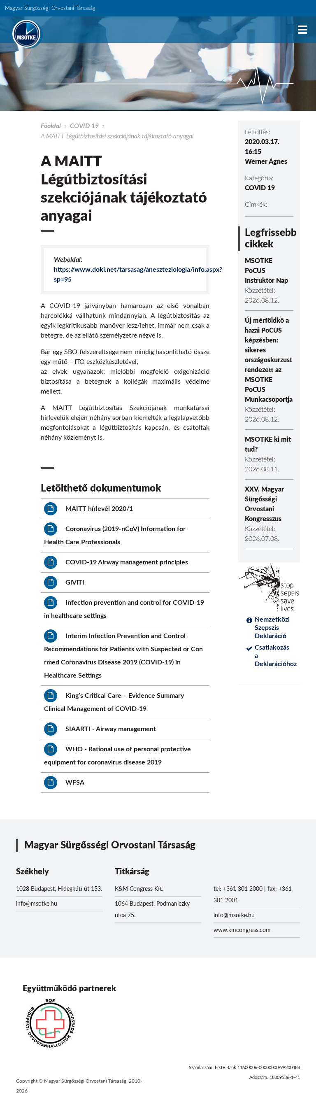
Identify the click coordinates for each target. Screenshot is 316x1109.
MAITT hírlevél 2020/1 (98, 509)
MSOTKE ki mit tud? (268, 444)
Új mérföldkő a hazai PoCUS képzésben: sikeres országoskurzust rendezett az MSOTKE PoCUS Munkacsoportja (269, 360)
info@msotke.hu (36, 904)
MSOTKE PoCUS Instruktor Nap (266, 271)
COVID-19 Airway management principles (126, 562)
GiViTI (74, 582)
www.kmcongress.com (242, 930)
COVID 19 (84, 126)
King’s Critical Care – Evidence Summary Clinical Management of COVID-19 (114, 702)
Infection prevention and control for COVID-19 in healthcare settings (124, 609)
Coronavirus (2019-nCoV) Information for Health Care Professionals (115, 535)
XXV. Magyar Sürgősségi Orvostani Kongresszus (264, 504)
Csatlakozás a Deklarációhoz (274, 655)
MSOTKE (26, 34)
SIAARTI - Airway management (110, 729)
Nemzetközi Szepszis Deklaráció (272, 627)
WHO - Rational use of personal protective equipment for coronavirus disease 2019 (117, 756)
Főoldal (51, 126)
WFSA (74, 782)
